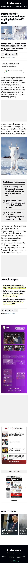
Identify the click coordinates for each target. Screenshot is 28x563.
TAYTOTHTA (4, 556)
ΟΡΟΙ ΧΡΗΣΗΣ (19, 556)
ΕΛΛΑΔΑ (21, 527)
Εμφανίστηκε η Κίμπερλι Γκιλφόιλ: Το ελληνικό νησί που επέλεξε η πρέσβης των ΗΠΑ (14, 204)
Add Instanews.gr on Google (15, 71)
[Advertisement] (14, 111)
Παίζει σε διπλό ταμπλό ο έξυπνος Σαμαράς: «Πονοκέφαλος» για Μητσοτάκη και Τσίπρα (14, 293)
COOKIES (24, 556)
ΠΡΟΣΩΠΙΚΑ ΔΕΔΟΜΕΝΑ (11, 556)
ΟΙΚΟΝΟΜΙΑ (19, 7)
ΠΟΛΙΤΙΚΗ (3, 7)
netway (3, 57)
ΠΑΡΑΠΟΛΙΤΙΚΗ (11, 7)
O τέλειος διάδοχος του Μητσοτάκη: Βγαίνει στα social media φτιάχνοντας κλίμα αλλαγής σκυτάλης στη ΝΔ (13, 191)
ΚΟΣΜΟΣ (4, 23)
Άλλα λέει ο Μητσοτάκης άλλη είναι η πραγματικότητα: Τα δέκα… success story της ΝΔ (14, 215)
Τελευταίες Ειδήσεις (9, 279)
